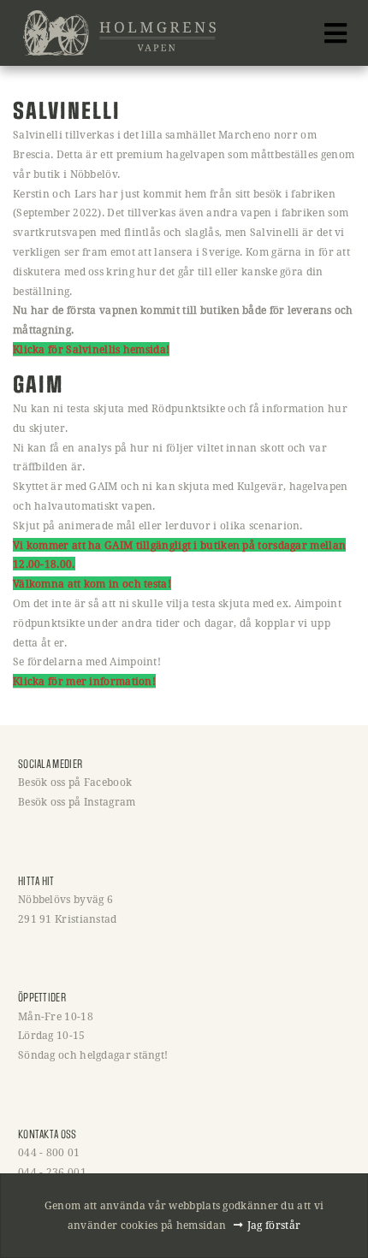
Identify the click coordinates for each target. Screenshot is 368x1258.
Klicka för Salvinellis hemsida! (91, 349)
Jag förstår (273, 1224)
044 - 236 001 (52, 1171)
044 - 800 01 (49, 1152)
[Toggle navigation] (335, 33)
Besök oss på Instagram (77, 801)
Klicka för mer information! (84, 681)
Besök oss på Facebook (75, 781)
